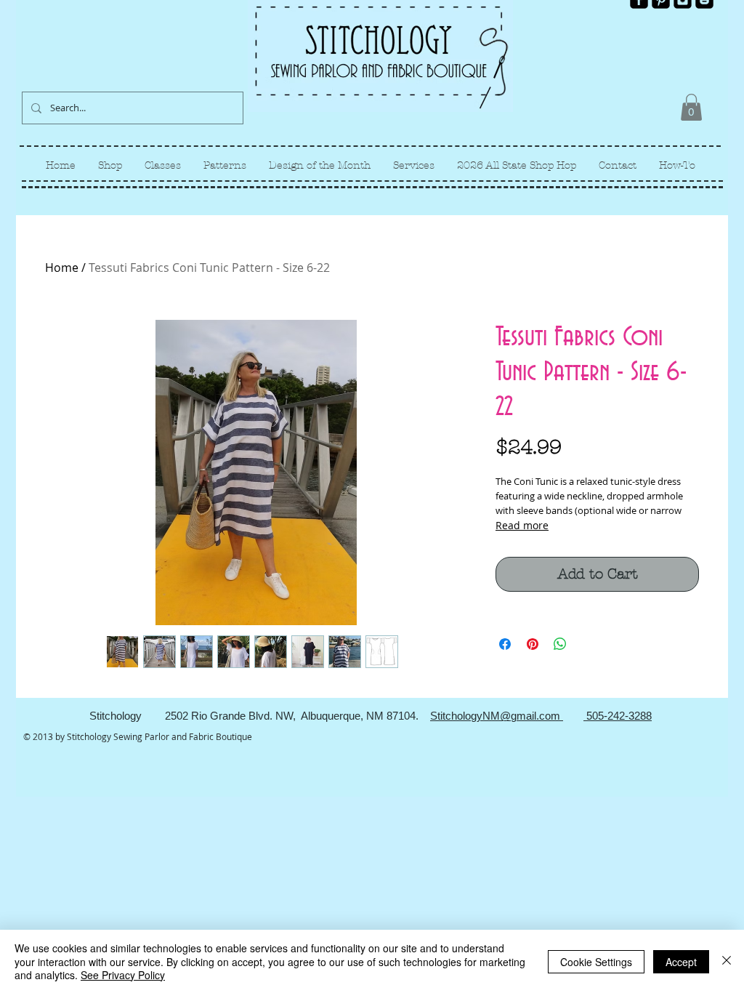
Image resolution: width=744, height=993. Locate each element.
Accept (681, 961)
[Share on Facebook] (505, 644)
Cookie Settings (596, 961)
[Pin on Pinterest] (532, 644)
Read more (522, 525)
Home (61, 268)
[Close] (726, 961)
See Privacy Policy (123, 975)
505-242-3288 (617, 715)
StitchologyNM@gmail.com (496, 715)
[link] (691, 107)
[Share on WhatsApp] (560, 644)
